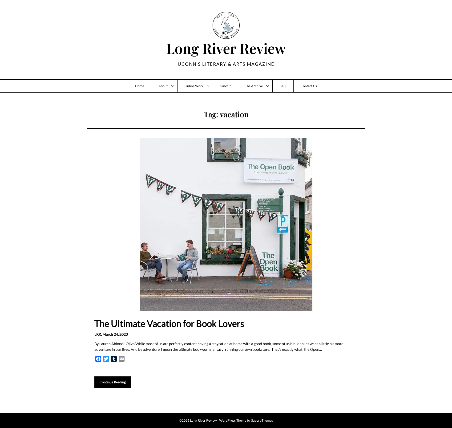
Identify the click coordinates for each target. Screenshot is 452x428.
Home (139, 86)
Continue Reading (113, 382)
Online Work (194, 86)
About (163, 86)
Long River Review (226, 48)
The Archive (254, 86)
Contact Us (309, 86)
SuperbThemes (262, 420)
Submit (225, 86)
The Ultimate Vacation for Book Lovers (169, 323)
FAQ (283, 86)
